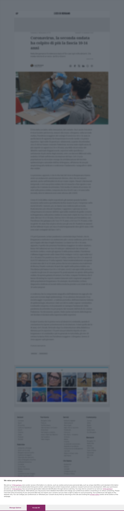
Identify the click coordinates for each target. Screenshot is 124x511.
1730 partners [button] (17, 485)
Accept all (36, 508)
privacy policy (94, 494)
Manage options (15, 508)
